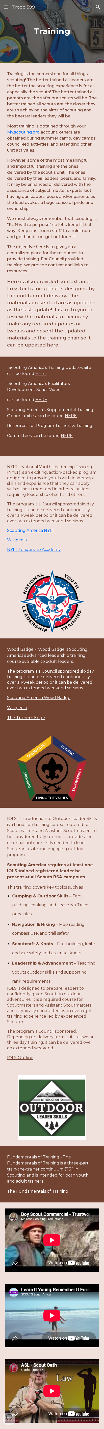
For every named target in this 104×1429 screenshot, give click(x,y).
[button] (6, 7)
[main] (52, 31)
